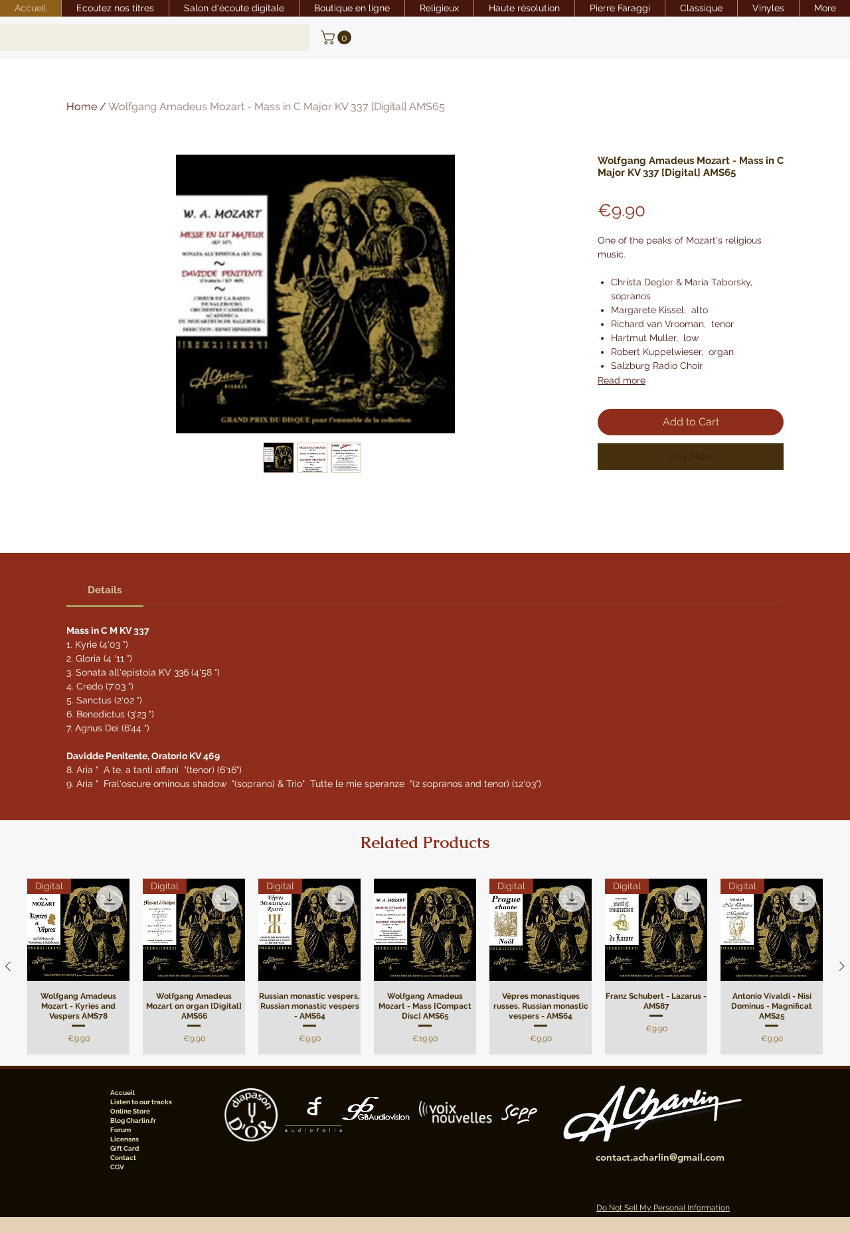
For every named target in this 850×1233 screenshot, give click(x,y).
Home (81, 106)
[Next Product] (842, 966)
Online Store (130, 1111)
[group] (425, 966)
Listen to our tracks (141, 1102)
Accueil (122, 1092)
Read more (621, 380)
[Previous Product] (8, 966)
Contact (123, 1157)
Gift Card (124, 1148)
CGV (117, 1167)
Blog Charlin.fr (133, 1120)
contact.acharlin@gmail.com (660, 1157)
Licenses (124, 1139)
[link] (338, 37)
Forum (120, 1129)
